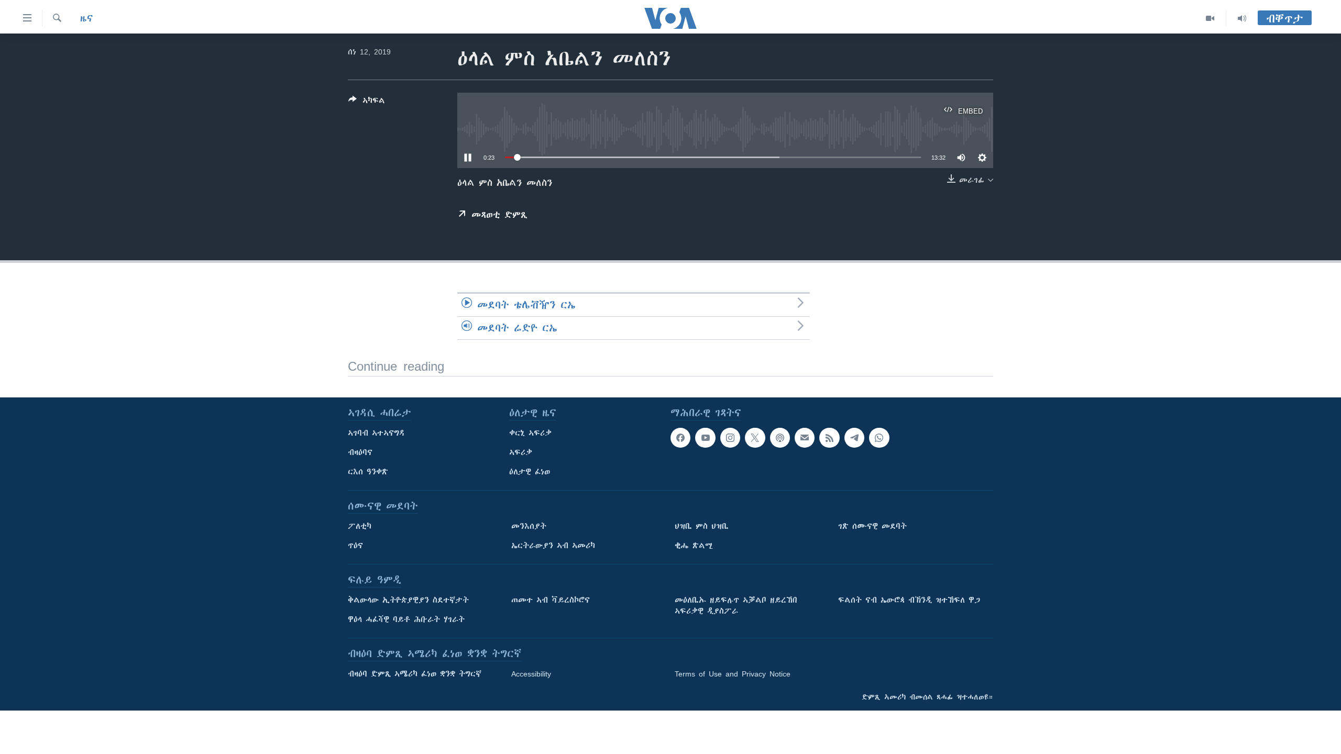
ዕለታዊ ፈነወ (529, 471)
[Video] (1210, 18)
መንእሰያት (528, 526)
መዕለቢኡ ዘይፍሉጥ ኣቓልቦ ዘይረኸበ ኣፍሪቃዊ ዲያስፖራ (736, 605)
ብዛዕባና (360, 452)
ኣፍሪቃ (520, 452)
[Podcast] (780, 438)
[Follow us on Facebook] (680, 438)
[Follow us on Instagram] (730, 438)
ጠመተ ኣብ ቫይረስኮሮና (550, 600)
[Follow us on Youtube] (705, 438)
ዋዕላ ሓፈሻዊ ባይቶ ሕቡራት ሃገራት (406, 619)
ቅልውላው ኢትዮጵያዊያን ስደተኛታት (408, 600)
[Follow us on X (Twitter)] (755, 438)
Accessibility (531, 674)
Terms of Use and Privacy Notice (732, 674)
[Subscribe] (805, 438)
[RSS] (829, 438)
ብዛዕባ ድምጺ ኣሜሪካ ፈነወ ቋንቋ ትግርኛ (414, 674)
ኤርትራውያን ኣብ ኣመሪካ (553, 545)
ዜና (86, 18)
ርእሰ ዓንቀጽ (368, 471)
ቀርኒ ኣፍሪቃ (530, 433)
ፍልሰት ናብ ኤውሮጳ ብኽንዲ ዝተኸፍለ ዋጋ (909, 600)
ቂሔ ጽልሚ (694, 545)
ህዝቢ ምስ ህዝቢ (702, 526)
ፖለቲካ (359, 526)
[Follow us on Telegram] (854, 438)
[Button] (366, 102)
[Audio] (1242, 18)
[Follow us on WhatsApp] (879, 438)
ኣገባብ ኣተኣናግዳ (376, 433)
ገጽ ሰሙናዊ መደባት (872, 526)
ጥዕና (355, 545)
